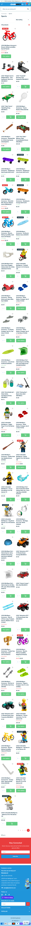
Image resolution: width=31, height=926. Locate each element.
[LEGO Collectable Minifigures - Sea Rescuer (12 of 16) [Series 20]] (23, 769)
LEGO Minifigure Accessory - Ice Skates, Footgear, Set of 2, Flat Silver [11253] (7, 330)
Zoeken (28, 9)
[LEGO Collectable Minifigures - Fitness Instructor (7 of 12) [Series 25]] (23, 705)
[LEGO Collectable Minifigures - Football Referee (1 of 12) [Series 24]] (23, 255)
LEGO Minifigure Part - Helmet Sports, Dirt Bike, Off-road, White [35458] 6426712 (8, 586)
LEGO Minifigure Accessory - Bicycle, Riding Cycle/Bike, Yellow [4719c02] (6, 748)
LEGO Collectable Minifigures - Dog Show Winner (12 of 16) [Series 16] (8, 521)
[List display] (29, 25)
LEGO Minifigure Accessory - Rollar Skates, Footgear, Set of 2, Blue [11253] (22, 298)
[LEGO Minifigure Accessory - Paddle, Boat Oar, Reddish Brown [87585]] (8, 446)
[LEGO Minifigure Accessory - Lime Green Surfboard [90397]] (8, 351)
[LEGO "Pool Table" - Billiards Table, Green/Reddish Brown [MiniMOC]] (23, 128)
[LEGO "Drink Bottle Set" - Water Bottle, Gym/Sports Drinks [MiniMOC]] (8, 383)
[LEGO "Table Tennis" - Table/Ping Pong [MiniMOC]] (8, 97)
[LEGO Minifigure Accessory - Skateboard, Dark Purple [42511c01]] (8, 160)
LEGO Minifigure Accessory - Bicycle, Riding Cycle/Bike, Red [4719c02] (9, 47)
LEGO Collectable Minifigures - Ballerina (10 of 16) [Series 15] (9, 814)
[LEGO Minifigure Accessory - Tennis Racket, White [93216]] (23, 97)
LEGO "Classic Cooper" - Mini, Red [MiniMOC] (23, 584)
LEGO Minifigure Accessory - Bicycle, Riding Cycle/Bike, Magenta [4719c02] (21, 652)
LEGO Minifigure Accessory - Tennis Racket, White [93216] (22, 108)
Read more (24, 1)
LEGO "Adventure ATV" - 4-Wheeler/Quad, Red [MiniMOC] (22, 617)
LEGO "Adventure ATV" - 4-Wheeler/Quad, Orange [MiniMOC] (22, 553)
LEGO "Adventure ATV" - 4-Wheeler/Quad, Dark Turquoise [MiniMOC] (7, 715)
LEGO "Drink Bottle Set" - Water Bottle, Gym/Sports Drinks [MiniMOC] (8, 394)
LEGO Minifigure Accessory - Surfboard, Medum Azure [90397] (22, 233)
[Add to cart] (25, 86)
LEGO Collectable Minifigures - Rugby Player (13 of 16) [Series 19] (7, 425)
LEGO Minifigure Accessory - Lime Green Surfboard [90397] (7, 361)
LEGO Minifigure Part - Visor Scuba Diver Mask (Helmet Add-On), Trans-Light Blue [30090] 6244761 (23, 490)
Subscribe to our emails (7, 900)
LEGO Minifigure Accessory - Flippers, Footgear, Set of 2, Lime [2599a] (22, 684)
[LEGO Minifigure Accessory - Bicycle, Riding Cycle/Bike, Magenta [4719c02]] (23, 640)
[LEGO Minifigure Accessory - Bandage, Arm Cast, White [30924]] (23, 510)
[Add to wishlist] (15, 28)
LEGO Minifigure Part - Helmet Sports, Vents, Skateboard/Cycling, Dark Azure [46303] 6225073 (7, 555)
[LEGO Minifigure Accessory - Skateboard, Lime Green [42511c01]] (23, 160)
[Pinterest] (5, 894)
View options (6, 56)
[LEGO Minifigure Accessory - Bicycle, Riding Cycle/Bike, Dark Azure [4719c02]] (8, 222)
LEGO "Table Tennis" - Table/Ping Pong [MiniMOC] (7, 108)
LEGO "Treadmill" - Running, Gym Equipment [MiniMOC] (22, 77)
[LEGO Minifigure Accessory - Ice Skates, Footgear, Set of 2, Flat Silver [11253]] (8, 319)
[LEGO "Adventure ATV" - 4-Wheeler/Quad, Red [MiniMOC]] (23, 606)
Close (15, 908)
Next (28, 830)
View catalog (2, 4)
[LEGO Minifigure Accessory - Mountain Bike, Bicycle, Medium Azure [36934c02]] (8, 190)
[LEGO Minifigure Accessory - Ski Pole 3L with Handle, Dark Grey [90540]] (8, 673)
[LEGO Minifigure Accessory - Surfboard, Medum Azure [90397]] (23, 222)
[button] (1, 1)
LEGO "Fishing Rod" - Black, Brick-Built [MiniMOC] (22, 393)
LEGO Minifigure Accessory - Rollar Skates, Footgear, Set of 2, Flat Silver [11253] (22, 330)
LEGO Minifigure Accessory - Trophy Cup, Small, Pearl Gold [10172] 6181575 (8, 652)
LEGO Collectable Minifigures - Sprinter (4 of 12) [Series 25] (22, 747)
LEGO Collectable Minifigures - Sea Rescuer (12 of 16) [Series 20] (21, 780)
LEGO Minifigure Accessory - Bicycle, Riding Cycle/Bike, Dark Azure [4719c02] (7, 234)
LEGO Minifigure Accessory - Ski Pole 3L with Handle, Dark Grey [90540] (7, 684)
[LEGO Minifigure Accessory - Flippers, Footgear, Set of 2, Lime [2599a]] (23, 673)
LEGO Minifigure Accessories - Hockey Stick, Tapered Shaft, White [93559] (7, 780)
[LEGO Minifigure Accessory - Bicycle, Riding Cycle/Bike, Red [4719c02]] (9, 35)
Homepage (4, 13)
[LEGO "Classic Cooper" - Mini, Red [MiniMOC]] (23, 574)
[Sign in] (22, 4)
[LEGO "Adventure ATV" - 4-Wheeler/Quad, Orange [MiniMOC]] (23, 542)
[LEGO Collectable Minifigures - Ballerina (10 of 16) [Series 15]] (9, 802)
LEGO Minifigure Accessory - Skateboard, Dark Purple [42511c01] (8, 170)
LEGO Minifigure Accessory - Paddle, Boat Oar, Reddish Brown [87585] (8, 457)
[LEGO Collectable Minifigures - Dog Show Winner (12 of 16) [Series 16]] (8, 510)
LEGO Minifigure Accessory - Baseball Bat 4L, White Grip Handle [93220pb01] (8, 139)
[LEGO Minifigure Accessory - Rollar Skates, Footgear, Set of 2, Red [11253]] (23, 414)
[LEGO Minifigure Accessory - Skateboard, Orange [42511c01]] (23, 190)
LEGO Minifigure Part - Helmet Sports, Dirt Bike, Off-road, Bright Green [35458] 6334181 (22, 362)
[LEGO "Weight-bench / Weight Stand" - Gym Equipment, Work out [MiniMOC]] (8, 67)
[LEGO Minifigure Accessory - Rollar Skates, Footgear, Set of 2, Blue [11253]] (23, 287)
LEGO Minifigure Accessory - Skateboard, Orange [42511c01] (23, 201)
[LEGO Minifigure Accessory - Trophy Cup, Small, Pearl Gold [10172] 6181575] (8, 640)
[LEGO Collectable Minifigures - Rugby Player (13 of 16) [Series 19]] (8, 414)
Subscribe (15, 856)
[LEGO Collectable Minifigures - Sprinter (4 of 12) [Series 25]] (23, 737)
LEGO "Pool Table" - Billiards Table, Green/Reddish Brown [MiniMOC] (22, 139)
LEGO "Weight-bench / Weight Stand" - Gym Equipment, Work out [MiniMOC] (7, 78)
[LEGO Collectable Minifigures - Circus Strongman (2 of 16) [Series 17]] (8, 478)
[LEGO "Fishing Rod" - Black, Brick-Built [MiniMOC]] (23, 383)
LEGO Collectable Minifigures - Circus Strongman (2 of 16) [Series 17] (6, 489)
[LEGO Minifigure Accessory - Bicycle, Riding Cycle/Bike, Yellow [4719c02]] (8, 737)
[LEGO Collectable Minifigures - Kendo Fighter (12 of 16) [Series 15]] (23, 446)
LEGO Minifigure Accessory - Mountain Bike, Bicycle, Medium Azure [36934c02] (7, 202)
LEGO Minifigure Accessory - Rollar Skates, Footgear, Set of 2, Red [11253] (22, 425)
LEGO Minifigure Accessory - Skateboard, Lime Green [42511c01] (23, 170)
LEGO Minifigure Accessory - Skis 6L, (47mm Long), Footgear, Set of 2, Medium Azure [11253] (7, 619)
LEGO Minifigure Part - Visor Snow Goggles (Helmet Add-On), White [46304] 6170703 (7, 266)
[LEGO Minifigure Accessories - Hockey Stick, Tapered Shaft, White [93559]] (8, 769)
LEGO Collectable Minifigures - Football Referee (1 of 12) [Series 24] (22, 266)
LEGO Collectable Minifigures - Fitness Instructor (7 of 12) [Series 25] (21, 716)
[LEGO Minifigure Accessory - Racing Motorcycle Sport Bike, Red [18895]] (8, 287)
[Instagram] (2, 894)
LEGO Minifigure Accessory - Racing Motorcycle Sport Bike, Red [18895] (7, 298)
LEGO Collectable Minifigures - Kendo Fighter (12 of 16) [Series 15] (22, 457)
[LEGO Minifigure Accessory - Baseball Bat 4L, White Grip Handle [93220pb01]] (8, 128)
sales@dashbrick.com (9, 887)
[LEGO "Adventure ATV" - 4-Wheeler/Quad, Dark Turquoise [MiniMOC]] (8, 705)
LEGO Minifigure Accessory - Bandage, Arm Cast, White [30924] (22, 521)
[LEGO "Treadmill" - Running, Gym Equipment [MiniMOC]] (23, 67)
